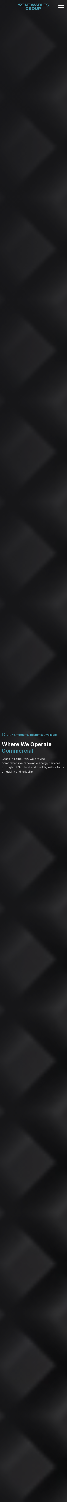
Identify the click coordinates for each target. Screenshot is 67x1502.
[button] (60, 6)
